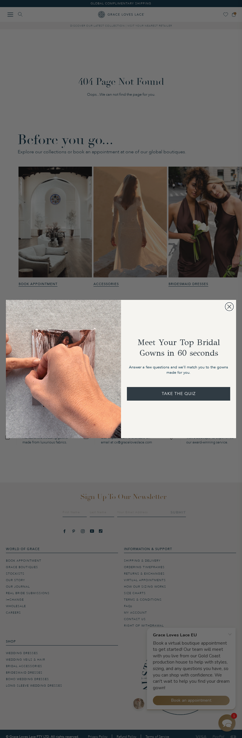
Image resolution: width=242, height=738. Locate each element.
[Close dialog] (229, 306)
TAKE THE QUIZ (179, 393)
